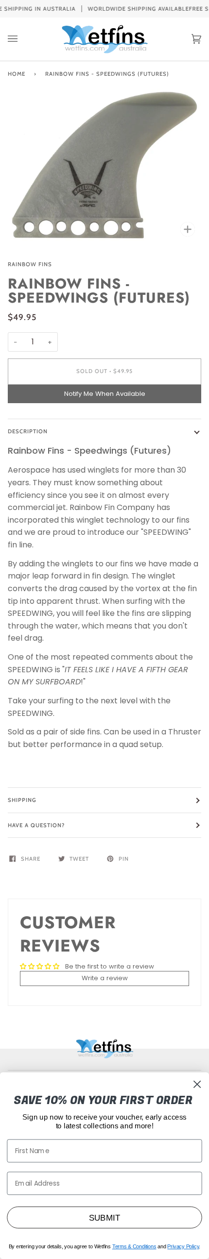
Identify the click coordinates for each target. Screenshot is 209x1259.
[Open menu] (22, 39)
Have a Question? (36, 825)
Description (28, 431)
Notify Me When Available (104, 393)
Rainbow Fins (30, 264)
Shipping (22, 800)
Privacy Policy (183, 1246)
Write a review (105, 978)
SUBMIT (105, 1217)
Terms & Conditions (134, 1246)
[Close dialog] (197, 1084)
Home (16, 73)
